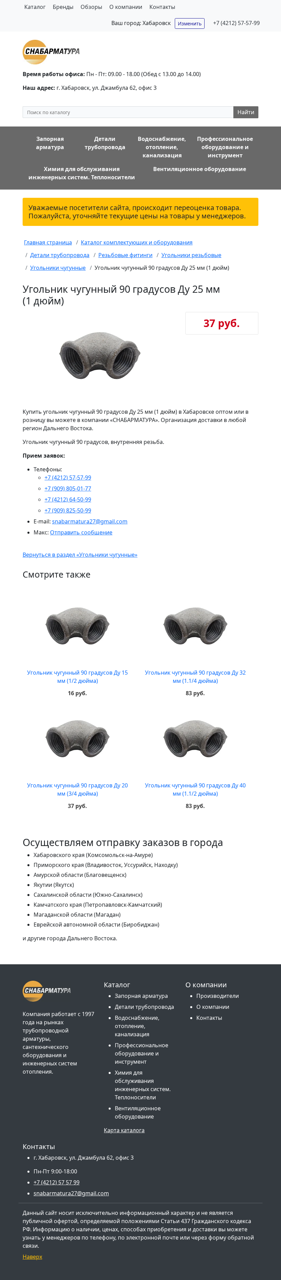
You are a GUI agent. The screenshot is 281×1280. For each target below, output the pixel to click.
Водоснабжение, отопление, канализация (137, 1026)
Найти (245, 112)
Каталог (35, 7)
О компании (125, 7)
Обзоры (91, 7)
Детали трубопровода (144, 1007)
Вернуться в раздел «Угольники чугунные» (80, 554)
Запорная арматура (141, 996)
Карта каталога (124, 1130)
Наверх (32, 1256)
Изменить (189, 23)
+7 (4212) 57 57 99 (57, 1182)
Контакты (162, 7)
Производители (217, 996)
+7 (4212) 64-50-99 (68, 499)
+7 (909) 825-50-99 (68, 510)
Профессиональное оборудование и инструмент (141, 1053)
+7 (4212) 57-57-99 (236, 23)
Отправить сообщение (81, 532)
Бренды (63, 7)
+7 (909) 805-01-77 (68, 488)
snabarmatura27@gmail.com (89, 521)
